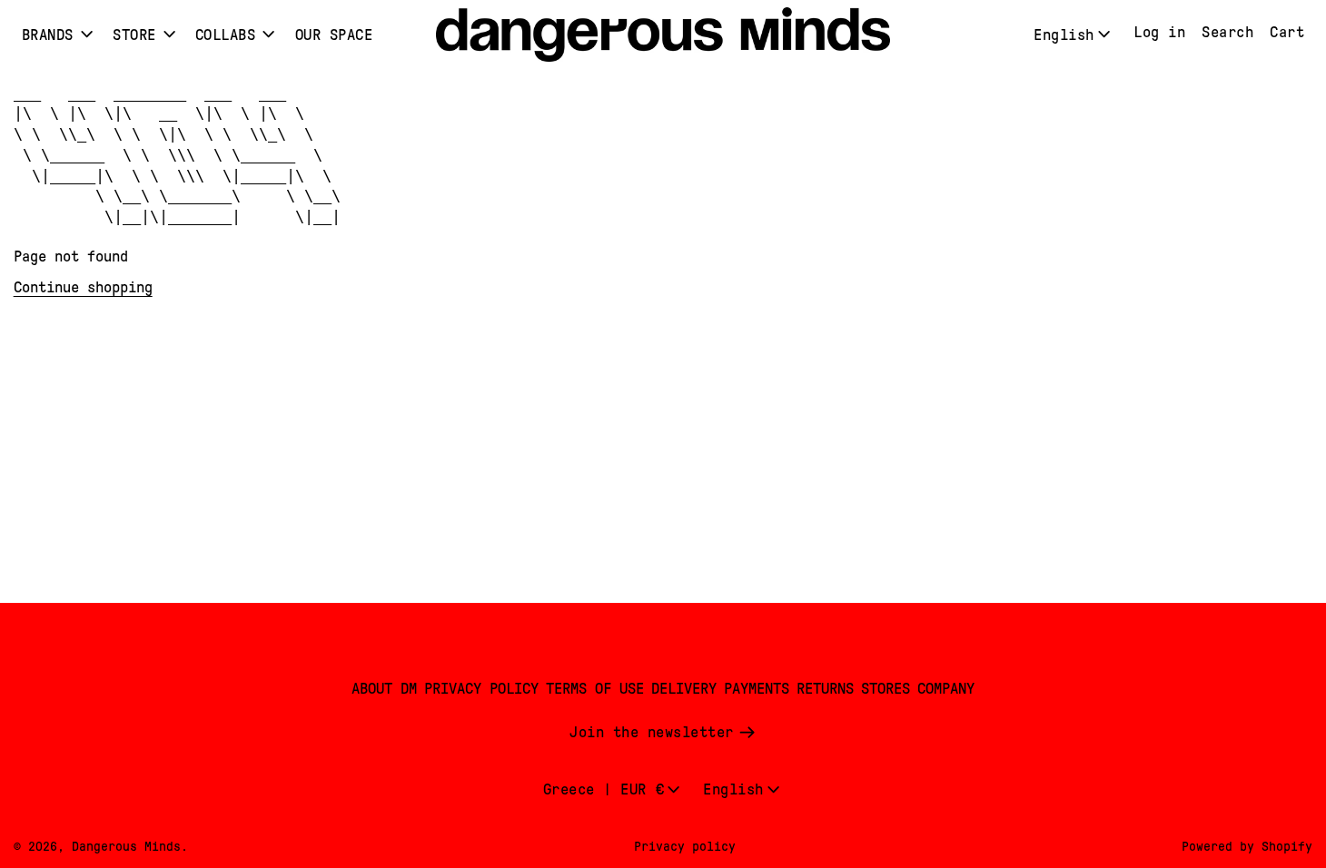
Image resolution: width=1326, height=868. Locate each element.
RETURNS (825, 688)
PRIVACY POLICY (481, 688)
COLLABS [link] (225, 35)
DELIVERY (684, 688)
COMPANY (946, 688)
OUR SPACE (334, 35)
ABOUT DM (384, 688)
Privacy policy (685, 846)
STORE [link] (134, 35)
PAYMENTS (756, 688)
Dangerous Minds (126, 846)
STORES (885, 688)
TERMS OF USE (595, 688)
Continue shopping (83, 287)
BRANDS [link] (48, 35)
